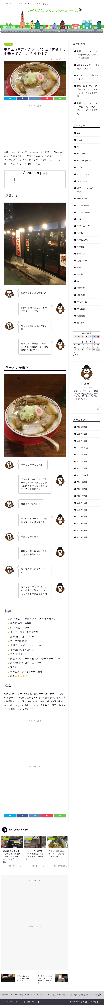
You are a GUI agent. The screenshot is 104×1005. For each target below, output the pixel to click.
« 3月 (75, 355)
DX (78, 133)
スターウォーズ (84, 205)
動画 (79, 267)
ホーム (9, 4)
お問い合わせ (42, 4)
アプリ (80, 167)
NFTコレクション (85, 161)
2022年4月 (82, 455)
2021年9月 (82, 482)
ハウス (80, 233)
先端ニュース (83, 261)
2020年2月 (82, 517)
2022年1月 (82, 468)
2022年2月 (82, 462)
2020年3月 (82, 510)
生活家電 (81, 309)
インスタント (83, 174)
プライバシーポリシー (14, 1002)
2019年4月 (82, 537)
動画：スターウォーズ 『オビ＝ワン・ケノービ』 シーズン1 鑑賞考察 (88, 108)
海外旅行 (81, 295)
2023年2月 (82, 434)
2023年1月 (82, 441)
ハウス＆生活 (83, 240)
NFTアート (82, 154)
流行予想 (81, 288)
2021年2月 (82, 496)
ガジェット (82, 181)
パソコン (81, 247)
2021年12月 (82, 475)
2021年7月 (82, 489)
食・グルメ (82, 323)
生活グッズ (82, 302)
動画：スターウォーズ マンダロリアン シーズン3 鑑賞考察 (88, 54)
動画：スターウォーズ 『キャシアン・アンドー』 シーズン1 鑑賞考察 (88, 91)
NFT (79, 147)
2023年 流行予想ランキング (87, 77)
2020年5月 (82, 503)
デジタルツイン (84, 226)
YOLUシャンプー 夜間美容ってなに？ (88, 67)
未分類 (80, 274)
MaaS (79, 140)
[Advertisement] (35, 127)
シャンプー (82, 199)
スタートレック (84, 212)
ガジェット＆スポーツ (85, 190)
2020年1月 (82, 524)
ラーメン (8, 44)
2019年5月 (82, 531)
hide (43, 173)
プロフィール (24, 4)
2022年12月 (82, 448)
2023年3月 (82, 427)
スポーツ (81, 219)
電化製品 (81, 316)
